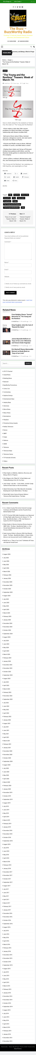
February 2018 (7, 865)
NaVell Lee (7, 83)
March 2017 (6, 903)
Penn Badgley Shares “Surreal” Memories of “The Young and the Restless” (22, 316)
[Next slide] (34, 1)
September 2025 (7, 592)
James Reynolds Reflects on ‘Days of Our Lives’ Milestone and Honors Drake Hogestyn (21, 341)
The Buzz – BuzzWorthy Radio (18, 30)
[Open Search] (31, 46)
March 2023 (6, 689)
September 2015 (7, 965)
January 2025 (7, 620)
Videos (5, 461)
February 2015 (7, 989)
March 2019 (6, 820)
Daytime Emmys (8, 395)
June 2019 (6, 810)
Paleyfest (6, 419)
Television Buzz (7, 450)
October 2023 (7, 671)
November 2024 (7, 627)
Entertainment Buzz (8, 399)
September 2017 (7, 882)
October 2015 (7, 961)
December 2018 (7, 830)
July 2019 (6, 806)
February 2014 (7, 1030)
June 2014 (6, 1017)
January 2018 (7, 868)
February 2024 (7, 658)
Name (6, 262)
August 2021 (6, 723)
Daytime (16, 195)
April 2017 (6, 899)
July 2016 (6, 930)
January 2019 (7, 827)
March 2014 (6, 1027)
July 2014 (6, 1013)
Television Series (8, 454)
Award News (6, 375)
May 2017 (6, 896)
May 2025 (6, 606)
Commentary (7, 392)
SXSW (5, 444)
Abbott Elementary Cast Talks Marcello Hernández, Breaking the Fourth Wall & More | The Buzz (15, 1)
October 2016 (7, 920)
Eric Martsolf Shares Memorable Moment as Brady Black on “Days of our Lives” (22, 351)
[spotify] (20, 7)
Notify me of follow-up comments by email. (18, 284)
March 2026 (6, 571)
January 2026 (7, 578)
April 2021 (6, 737)
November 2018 (7, 834)
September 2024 (7, 633)
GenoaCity (7, 198)
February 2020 (7, 785)
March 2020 (6, 782)
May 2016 (6, 937)
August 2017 (6, 886)
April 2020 (6, 778)
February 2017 (7, 906)
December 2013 (7, 1037)
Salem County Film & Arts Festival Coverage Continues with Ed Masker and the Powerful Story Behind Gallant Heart (17, 509)
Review (5, 430)
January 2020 (7, 789)
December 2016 (7, 913)
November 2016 (7, 917)
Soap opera (21, 198)
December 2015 (7, 955)
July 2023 (6, 682)
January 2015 (7, 993)
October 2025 (7, 589)
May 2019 (6, 813)
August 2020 (6, 765)
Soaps (5, 71)
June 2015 (6, 975)
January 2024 (7, 661)
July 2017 (6, 889)
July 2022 (6, 702)
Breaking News (7, 378)
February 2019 (7, 823)
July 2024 (6, 640)
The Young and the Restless (12, 204)
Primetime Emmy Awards (10, 423)
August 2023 (6, 678)
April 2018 (6, 858)
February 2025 (7, 616)
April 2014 (6, 1024)
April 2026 (6, 568)
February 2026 (7, 575)
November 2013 (7, 1041)
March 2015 (6, 986)
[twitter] (17, 7)
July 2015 (6, 972)
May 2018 (6, 854)
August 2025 (6, 595)
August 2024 (6, 637)
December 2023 (7, 665)
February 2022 (7, 716)
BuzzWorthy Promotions (10, 385)
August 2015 (6, 968)
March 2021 (6, 740)
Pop (14, 198)
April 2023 (6, 685)
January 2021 (7, 747)
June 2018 (6, 851)
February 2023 (7, 692)
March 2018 (6, 861)
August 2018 (6, 844)
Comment (7, 242)
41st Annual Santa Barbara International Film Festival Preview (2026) (17, 528)
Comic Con (6, 388)
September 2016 (7, 923)
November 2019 (7, 792)
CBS (10, 195)
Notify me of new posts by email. (15, 287)
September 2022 (7, 699)
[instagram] (15, 7)
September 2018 (7, 841)
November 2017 (7, 875)
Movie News (6, 409)
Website (6, 276)
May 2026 (6, 564)
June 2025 (6, 602)
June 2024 (6, 644)
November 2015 (7, 958)
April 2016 (6, 941)
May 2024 (6, 647)
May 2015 (6, 979)
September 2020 (7, 761)
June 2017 (6, 892)
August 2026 (6, 554)
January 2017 (7, 910)
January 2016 (7, 951)
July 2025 (6, 599)
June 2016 (6, 934)
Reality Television (8, 426)
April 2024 (6, 651)
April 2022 (6, 713)
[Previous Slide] (31, 1)
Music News (6, 413)
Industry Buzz (7, 402)
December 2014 (7, 996)
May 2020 (6, 775)
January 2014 (7, 1034)
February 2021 (7, 744)
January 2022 (7, 720)
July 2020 (6, 768)
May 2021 (6, 734)
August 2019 (6, 803)
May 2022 (6, 709)
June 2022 (6, 706)
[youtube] (22, 7)
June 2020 (6, 772)
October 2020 (7, 758)
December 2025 (7, 582)
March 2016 (6, 944)
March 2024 (6, 654)
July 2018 (6, 848)
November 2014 (7, 999)
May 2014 (6, 1020)
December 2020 (7, 751)
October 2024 (7, 630)
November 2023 (7, 668)
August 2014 (6, 1010)
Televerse (6, 447)
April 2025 (6, 609)
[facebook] (13, 7)
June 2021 (6, 730)
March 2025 (6, 613)
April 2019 (6, 816)
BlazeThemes (18, 1048)
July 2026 (6, 558)
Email (6, 269)
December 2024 (7, 623)
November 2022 (7, 696)
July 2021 (6, 727)
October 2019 (7, 796)
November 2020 (7, 754)
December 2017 (7, 872)
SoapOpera (7, 201)
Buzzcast (5, 381)
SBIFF (5, 433)
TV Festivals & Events (9, 457)
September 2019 (7, 799)
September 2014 (7, 1006)
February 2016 (7, 948)
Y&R (23, 207)
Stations (5, 440)
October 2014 (7, 1003)
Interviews (6, 406)
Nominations (7, 416)
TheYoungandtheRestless (11, 207)
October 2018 (7, 837)
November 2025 (7, 585)
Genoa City (25, 195)
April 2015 (6, 982)
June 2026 (6, 561)
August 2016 (6, 927)
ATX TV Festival (7, 371)
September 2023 (7, 675)
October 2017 (7, 879)
